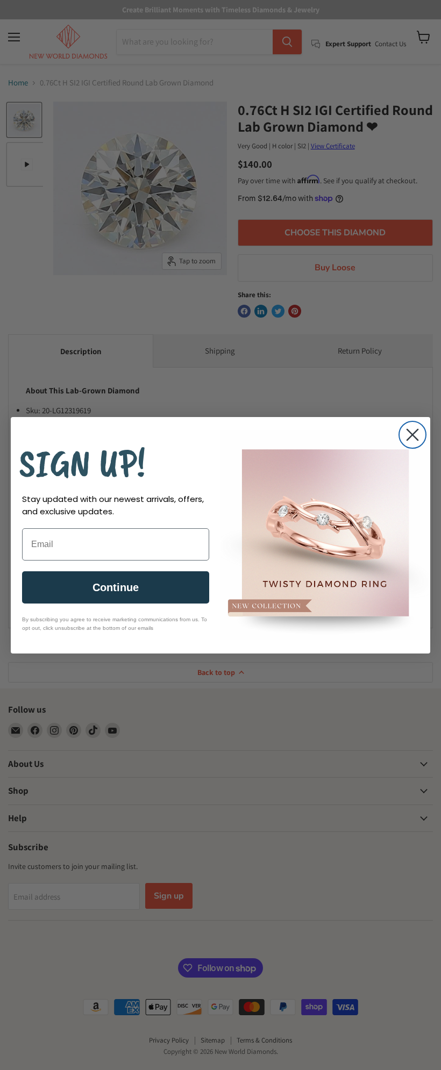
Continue (116, 587)
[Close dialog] (412, 434)
